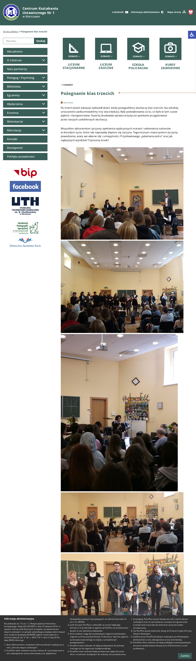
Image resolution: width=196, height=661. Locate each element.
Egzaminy (13, 95)
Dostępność (15, 148)
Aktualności (15, 51)
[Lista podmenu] (43, 60)
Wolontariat (15, 121)
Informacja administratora (145, 12)
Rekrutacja (14, 130)
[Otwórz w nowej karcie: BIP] (25, 173)
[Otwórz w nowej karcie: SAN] (25, 242)
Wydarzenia (15, 104)
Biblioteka (14, 86)
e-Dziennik (118, 12)
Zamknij (185, 656)
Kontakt (12, 139)
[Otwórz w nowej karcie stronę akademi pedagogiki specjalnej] (25, 227)
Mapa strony (174, 12)
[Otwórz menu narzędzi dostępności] (192, 35)
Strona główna (10, 31)
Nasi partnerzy (17, 69)
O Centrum (14, 60)
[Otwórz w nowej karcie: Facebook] (25, 186)
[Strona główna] (11, 12)
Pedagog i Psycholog (20, 78)
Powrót (68, 84)
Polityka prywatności (21, 156)
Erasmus (13, 113)
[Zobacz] (73, 56)
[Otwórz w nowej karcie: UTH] (25, 206)
